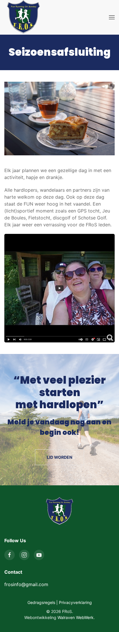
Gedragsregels (41, 602)
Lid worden (59, 457)
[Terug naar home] (23, 17)
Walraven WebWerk (75, 617)
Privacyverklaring (75, 602)
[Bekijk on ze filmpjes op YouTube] (39, 555)
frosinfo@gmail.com (26, 584)
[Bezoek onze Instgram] (24, 555)
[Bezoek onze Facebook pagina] (9, 555)
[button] (112, 17)
